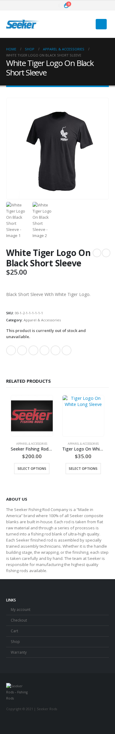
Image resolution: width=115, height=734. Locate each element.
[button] (101, 24)
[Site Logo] (23, 24)
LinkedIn (33, 350)
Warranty (19, 652)
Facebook (11, 350)
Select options (31, 468)
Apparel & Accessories (42, 320)
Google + (44, 350)
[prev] (97, 253)
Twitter (22, 350)
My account (20, 609)
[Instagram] (50, 5)
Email (66, 350)
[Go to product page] (32, 416)
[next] (106, 253)
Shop (15, 641)
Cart (14, 630)
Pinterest (55, 350)
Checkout (19, 620)
